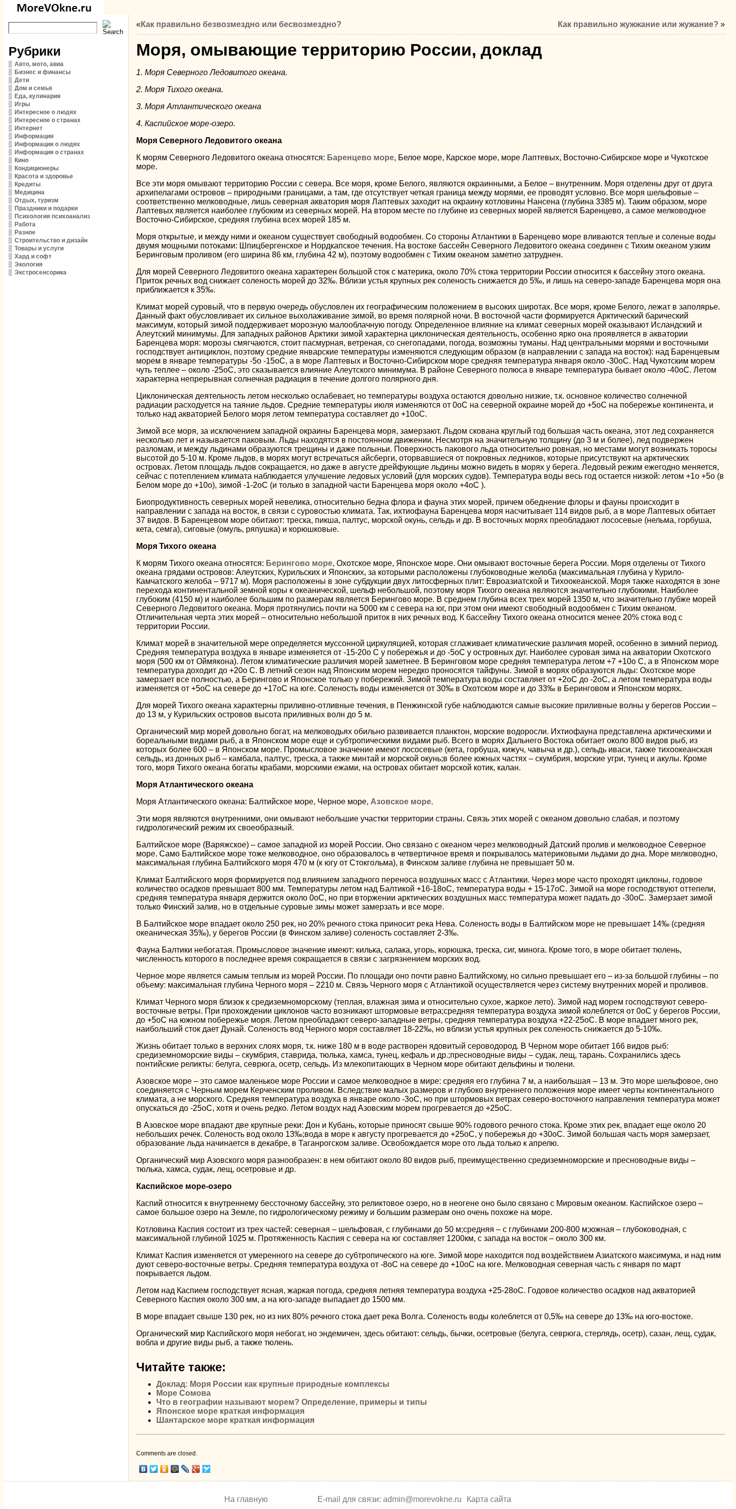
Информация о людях (47, 144)
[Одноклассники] (164, 1468)
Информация (34, 136)
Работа (25, 224)
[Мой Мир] (175, 1468)
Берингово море (299, 563)
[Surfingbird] (206, 1468)
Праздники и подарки (46, 208)
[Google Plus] (196, 1468)
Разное (25, 232)
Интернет (29, 128)
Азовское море (401, 801)
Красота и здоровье (44, 176)
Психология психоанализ (52, 216)
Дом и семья (33, 88)
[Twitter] (154, 1468)
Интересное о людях (46, 112)
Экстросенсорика (41, 272)
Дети (22, 80)
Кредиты (28, 184)
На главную (246, 1499)
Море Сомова (183, 1393)
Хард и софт (33, 256)
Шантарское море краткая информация (235, 1420)
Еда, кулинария (38, 96)
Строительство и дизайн (51, 240)
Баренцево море (360, 157)
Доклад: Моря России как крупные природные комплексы (273, 1384)
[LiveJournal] (185, 1468)
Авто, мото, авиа (39, 64)
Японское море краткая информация (230, 1411)
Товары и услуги (39, 248)
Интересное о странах (48, 120)
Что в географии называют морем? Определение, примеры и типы (291, 1402)
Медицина (30, 192)
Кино (22, 160)
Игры (22, 104)
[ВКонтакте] (143, 1468)
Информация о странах (49, 152)
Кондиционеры (37, 168)
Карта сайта (489, 1499)
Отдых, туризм (37, 200)
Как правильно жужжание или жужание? (638, 24)
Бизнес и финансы (43, 72)
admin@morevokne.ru (422, 1499)
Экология (29, 264)
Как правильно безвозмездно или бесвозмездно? (241, 24)
